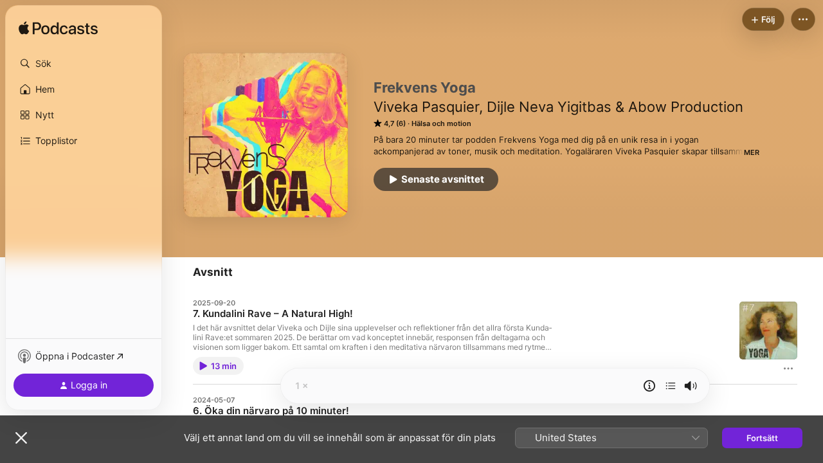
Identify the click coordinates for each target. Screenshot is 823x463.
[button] (83, 64)
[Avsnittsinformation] (649, 386)
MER (751, 152)
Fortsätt (762, 438)
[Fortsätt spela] (670, 386)
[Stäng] (21, 438)
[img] (58, 29)
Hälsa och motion (441, 123)
